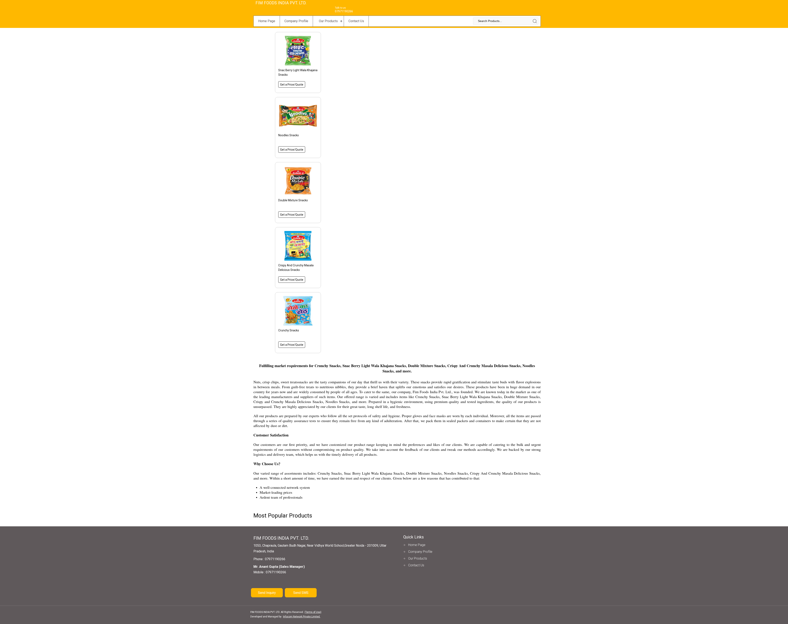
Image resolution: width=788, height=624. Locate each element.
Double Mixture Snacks (293, 200)
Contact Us (356, 21)
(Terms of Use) (313, 612)
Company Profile (296, 21)
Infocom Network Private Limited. (301, 616)
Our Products (328, 21)
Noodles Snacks (288, 135)
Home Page (266, 21)
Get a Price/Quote (291, 84)
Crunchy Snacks (288, 330)
